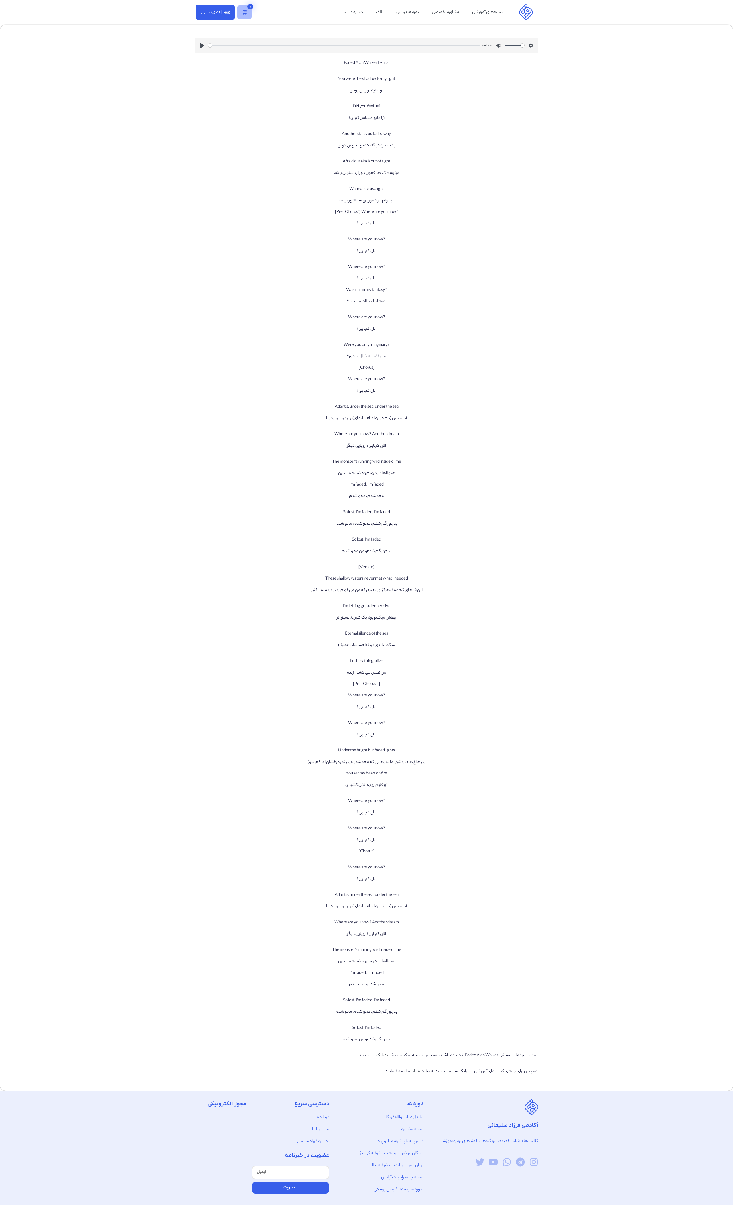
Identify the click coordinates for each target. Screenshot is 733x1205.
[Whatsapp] (506, 1162)
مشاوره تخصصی (445, 12)
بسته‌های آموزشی (487, 12)
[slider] (344, 45)
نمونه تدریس (407, 12)
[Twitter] (479, 1162)
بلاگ (379, 12)
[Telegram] (520, 1162)
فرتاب (415, 1071)
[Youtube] (493, 1162)
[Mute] (498, 45)
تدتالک (382, 1055)
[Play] (202, 45)
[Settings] (530, 45)
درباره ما (356, 12)
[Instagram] (533, 1162)
